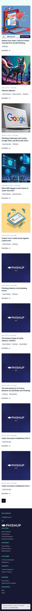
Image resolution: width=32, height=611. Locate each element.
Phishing (25, 94)
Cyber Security (16, 94)
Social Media (23, 344)
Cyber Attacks (6, 94)
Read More (5, 98)
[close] (28, 607)
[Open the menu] (4, 36)
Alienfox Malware (8, 91)
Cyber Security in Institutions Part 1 (16, 486)
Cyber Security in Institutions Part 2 (16, 438)
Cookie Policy (14, 607)
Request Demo (25, 36)
